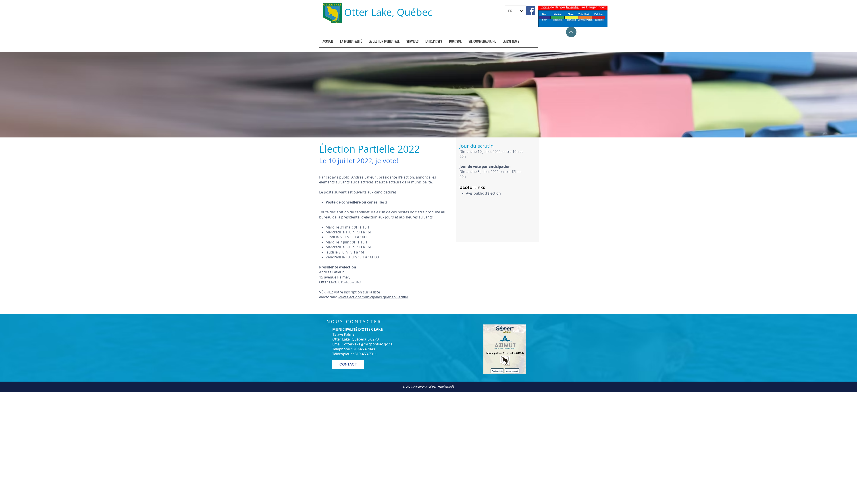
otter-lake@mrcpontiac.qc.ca (368, 344)
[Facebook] (530, 10)
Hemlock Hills (446, 386)
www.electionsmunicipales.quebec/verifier (373, 297)
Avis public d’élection (483, 193)
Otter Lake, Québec (388, 12)
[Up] (571, 32)
